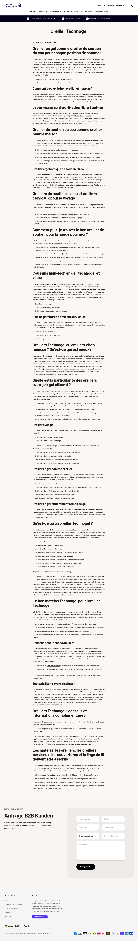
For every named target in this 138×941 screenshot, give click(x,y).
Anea (81, 116)
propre (96, 689)
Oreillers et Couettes (72, 11)
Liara (77, 116)
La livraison (73, 123)
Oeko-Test (57, 788)
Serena (88, 116)
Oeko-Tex (92, 118)
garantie (43, 595)
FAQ (104, 6)
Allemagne (38, 121)
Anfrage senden (86, 867)
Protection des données (13, 905)
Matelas (42, 11)
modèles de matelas (63, 113)
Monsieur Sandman (39, 113)
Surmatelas (54, 11)
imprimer (8, 916)
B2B (99, 6)
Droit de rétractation (12, 908)
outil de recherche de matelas (83, 113)
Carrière (8, 912)
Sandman (96, 107)
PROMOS (33, 11)
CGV (6, 901)
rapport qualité (81, 592)
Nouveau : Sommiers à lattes (96, 11)
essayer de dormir (67, 121)
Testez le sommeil (53, 666)
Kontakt (111, 6)
